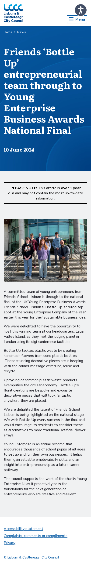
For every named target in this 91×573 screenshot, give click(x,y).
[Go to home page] (13, 13)
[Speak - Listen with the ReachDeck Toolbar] (80, 10)
